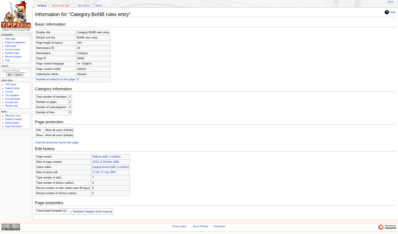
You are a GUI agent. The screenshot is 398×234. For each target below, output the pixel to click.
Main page (10, 38)
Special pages (12, 122)
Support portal (12, 88)
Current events (12, 49)
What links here (13, 115)
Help (392, 12)
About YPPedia (200, 226)
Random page (12, 53)
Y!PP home (10, 84)
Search (4, 66)
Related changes (13, 119)
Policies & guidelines (15, 42)
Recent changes (13, 56)
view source (104, 211)
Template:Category (84, 211)
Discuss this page (61, 5)
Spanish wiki (11, 106)
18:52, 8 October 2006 (105, 161)
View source (84, 5)
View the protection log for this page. (57, 142)
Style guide (10, 46)
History (98, 5)
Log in (390, 1)
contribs (115, 156)
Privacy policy (179, 226)
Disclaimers (220, 226)
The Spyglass (12, 95)
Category (42, 5)
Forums (9, 91)
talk (105, 156)
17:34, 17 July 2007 (104, 172)
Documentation (12, 98)
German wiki (11, 102)
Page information (13, 126)
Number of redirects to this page (55, 79)
